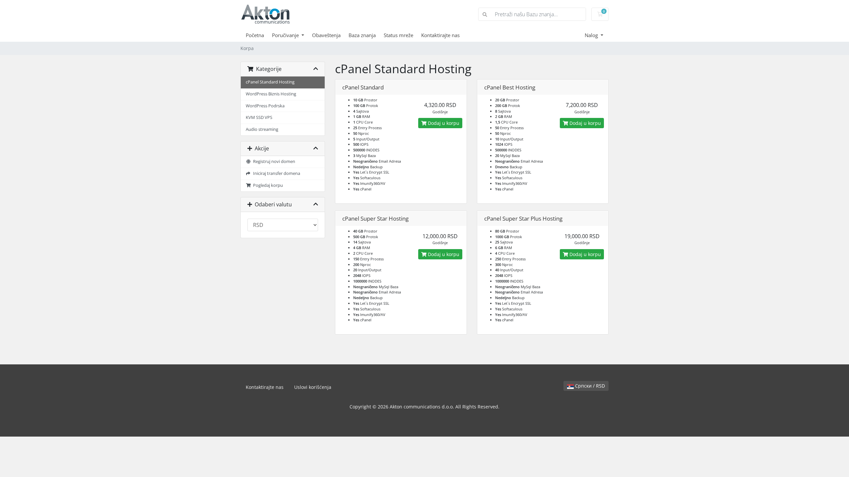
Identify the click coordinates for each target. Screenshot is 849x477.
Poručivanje (286, 35)
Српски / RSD (589, 386)
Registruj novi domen (273, 161)
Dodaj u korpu (442, 123)
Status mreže (398, 35)
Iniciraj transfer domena (275, 173)
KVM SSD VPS (259, 117)
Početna (255, 35)
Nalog (592, 35)
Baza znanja (362, 35)
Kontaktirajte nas (440, 35)
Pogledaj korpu (267, 185)
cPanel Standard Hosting (270, 82)
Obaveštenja (326, 35)
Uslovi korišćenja (312, 387)
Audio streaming (262, 129)
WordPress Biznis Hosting (271, 94)
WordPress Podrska (265, 106)
